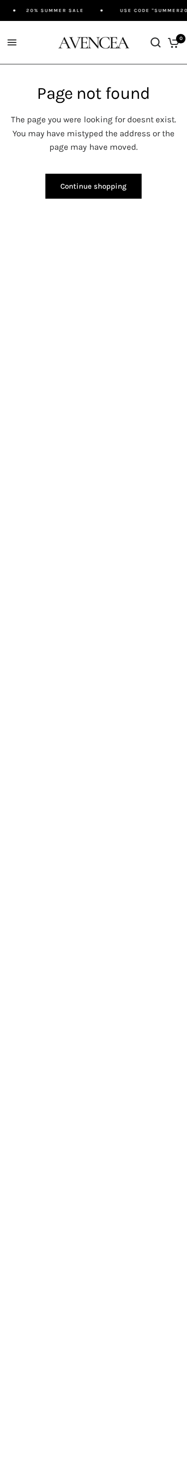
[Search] (155, 42)
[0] (172, 42)
